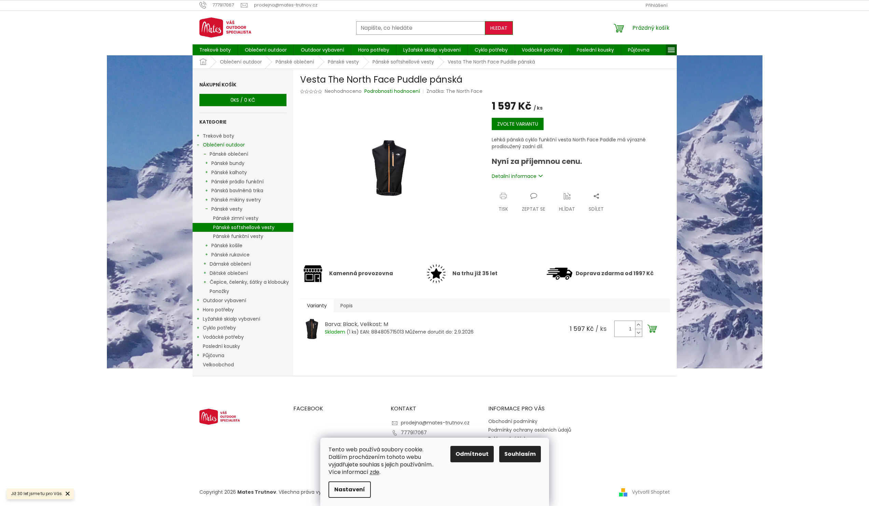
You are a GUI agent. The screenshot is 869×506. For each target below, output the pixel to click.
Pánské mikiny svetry (236, 199)
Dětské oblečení (229, 273)
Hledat (498, 28)
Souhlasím (520, 454)
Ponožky (219, 291)
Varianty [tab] (317, 305)
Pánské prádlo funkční (237, 181)
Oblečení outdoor (224, 144)
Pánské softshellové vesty (244, 227)
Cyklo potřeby (219, 327)
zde (374, 472)
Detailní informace (514, 176)
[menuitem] (215, 49)
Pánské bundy (227, 163)
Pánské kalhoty (229, 172)
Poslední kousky (221, 346)
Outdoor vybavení (224, 300)
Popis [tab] (346, 305)
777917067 (414, 432)
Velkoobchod (218, 364)
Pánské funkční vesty (238, 236)
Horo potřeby (218, 309)
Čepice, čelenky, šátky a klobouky (249, 282)
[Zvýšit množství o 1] (638, 325)
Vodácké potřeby (223, 337)
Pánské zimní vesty (235, 218)
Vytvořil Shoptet (651, 492)
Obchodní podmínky (512, 421)
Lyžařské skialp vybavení (231, 318)
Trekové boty (218, 135)
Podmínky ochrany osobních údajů (529, 429)
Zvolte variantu (517, 124)
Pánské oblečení (229, 154)
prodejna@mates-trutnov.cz (435, 422)
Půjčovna (213, 355)
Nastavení (349, 489)
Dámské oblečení (230, 264)
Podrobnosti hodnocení (392, 91)
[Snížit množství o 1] (638, 333)
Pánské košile (226, 245)
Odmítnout (472, 454)
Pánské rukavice (230, 254)
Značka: (454, 91)
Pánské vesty (226, 209)
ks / (242, 100)
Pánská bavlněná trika (237, 190)
